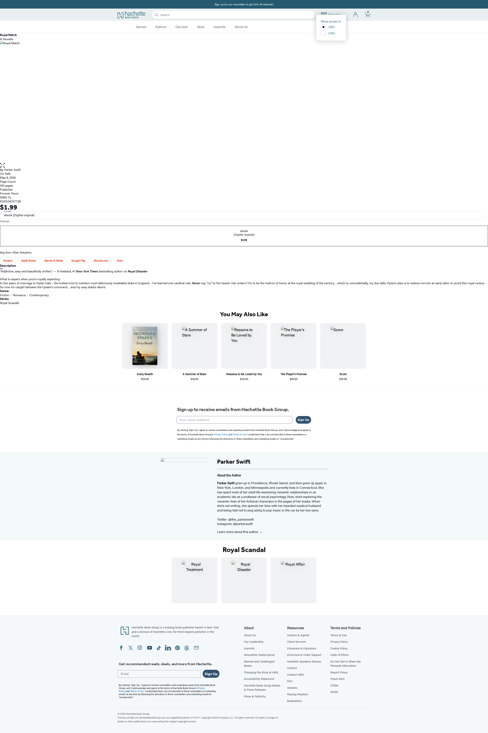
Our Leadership (253, 641)
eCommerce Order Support (304, 655)
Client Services (296, 641)
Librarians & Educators (301, 648)
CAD (331, 33)
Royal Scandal (9, 303)
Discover (182, 27)
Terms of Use (338, 635)
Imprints (220, 27)
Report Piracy (339, 672)
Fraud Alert (337, 679)
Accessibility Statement (259, 679)
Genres (141, 27)
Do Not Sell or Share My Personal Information (345, 663)
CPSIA (334, 685)
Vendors (292, 688)
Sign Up (303, 420)
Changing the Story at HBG (261, 672)
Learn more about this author (238, 531)
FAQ (289, 681)
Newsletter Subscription (259, 655)
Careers (292, 668)
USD (331, 27)
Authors (160, 27)
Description (8, 265)
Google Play (78, 260)
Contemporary (39, 295)
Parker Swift (12, 169)
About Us (241, 27)
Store (201, 27)
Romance (19, 295)
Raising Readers (297, 694)
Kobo (120, 260)
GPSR (334, 692)
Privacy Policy (339, 641)
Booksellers (294, 701)
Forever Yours (9, 193)
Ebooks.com (101, 260)
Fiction (4, 295)
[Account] (355, 14)
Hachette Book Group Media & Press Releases (262, 687)
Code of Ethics (339, 655)
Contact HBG (295, 674)
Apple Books (28, 260)
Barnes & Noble (53, 260)
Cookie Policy (339, 648)
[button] (244, 165)
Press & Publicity (255, 696)
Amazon (8, 260)
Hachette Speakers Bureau (304, 661)
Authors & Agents (298, 635)
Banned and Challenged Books (259, 663)
